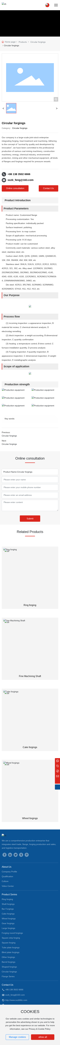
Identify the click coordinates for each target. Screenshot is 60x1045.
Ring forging (30, 605)
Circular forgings (38, 42)
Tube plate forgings (11, 947)
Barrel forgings (8, 962)
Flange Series (8, 976)
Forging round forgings (12, 933)
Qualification (7, 876)
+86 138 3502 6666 (19, 174)
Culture (5, 881)
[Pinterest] (27, 855)
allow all (42, 1037)
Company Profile (9, 871)
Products (23, 42)
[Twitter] (16, 855)
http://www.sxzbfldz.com (16, 1000)
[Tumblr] (21, 855)
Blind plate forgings (10, 952)
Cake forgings (30, 747)
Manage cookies (17, 1037)
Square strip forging (11, 938)
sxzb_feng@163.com (20, 180)
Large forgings (8, 928)
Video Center (8, 886)
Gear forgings (8, 923)
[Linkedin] (10, 855)
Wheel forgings (30, 818)
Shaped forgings (9, 967)
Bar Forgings (8, 909)
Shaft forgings (8, 904)
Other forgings (8, 957)
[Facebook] (4, 855)
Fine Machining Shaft (30, 676)
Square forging (8, 942)
